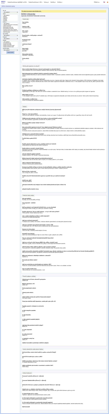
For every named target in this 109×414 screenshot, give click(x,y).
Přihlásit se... (97, 2)
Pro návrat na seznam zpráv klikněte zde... (32, 11)
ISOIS (3, 6)
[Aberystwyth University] (10, 27)
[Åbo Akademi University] (10, 28)
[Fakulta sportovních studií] (10, 45)
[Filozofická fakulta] (10, 43)
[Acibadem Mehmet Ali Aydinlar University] (10, 31)
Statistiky (52, 2)
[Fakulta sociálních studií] (10, 46)
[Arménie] (10, 19)
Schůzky (59, 2)
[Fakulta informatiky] (10, 44)
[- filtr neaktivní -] (10, 15)
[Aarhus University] (10, 26)
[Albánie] (10, 16)
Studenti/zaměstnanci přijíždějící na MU (17, 2)
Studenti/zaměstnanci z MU (35, 2)
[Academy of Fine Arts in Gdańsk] (10, 29)
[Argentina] (10, 18)
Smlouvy (46, 2)
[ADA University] (10, 32)
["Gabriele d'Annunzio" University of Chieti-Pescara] (10, 24)
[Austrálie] (10, 20)
